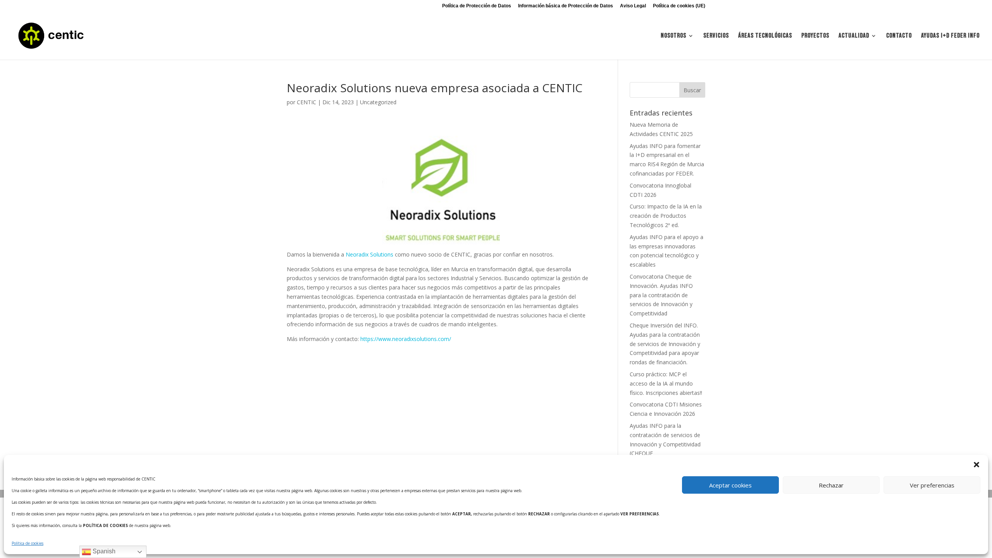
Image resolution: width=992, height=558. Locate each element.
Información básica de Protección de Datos (565, 6)
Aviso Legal (633, 6)
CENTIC (306, 102)
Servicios (716, 36)
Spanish (103, 551)
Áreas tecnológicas (765, 36)
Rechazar (831, 485)
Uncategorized (378, 102)
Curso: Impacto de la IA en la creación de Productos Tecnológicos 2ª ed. (666, 216)
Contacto (899, 36)
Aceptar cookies (730, 485)
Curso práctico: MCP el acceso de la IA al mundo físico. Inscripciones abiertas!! (666, 383)
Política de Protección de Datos (476, 6)
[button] (976, 464)
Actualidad (854, 36)
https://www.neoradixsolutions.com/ (405, 339)
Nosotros (673, 36)
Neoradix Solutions (369, 254)
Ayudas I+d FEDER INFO (950, 36)
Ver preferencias (932, 485)
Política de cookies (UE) (679, 6)
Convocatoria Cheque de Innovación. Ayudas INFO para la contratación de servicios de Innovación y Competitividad (661, 295)
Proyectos (815, 36)
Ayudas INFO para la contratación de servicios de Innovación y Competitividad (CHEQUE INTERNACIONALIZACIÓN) (665, 444)
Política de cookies (27, 543)
